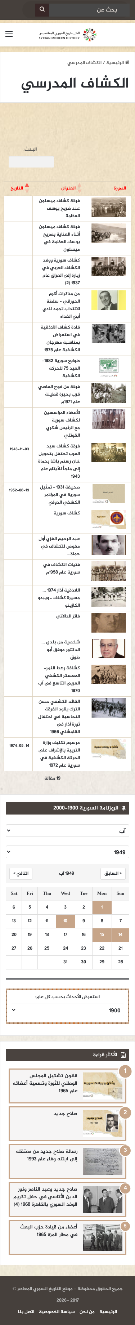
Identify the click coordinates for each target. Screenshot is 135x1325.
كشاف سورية (67, 513)
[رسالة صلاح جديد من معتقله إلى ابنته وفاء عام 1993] (102, 1161)
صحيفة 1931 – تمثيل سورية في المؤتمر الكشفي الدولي (60, 495)
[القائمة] (9, 37)
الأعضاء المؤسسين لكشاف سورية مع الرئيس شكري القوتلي (62, 424)
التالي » (20, 874)
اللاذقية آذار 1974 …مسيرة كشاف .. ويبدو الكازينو (59, 598)
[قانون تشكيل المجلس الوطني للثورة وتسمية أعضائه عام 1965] (102, 1085)
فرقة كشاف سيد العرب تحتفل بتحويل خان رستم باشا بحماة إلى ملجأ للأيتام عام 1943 (59, 461)
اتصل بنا (26, 1312)
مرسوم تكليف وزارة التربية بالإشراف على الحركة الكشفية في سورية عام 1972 (59, 754)
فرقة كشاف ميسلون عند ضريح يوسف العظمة (59, 208)
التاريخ (16, 188)
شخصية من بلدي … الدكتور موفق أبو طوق (60, 649)
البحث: (30, 149)
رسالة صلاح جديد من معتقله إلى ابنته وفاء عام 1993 (46, 1155)
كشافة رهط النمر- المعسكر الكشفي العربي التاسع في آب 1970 (59, 679)
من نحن (87, 1312)
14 (120, 935)
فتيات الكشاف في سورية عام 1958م (61, 568)
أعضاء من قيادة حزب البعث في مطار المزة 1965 (48, 1231)
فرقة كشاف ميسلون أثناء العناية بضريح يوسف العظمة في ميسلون (59, 238)
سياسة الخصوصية (57, 1312)
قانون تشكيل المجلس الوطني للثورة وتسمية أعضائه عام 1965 (45, 1083)
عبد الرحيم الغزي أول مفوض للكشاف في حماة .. (59, 546)
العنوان (68, 188)
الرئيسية (115, 63)
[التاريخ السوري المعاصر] (67, 34)
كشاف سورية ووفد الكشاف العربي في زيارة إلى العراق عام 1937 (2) (61, 271)
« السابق (113, 874)
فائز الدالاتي (68, 616)
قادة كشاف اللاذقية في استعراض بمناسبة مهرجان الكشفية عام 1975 (60, 339)
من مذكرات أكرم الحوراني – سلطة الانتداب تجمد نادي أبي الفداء (61, 305)
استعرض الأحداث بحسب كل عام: (67, 997)
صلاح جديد (65, 1114)
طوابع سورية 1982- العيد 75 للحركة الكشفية (61, 368)
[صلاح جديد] (102, 1123)
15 (102, 935)
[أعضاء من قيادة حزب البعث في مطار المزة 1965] (102, 1237)
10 (65, 921)
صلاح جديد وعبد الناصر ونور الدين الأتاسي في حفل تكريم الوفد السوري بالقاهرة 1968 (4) (45, 1197)
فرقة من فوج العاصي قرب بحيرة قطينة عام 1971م (59, 394)
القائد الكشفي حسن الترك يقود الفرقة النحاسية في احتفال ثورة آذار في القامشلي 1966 (59, 717)
